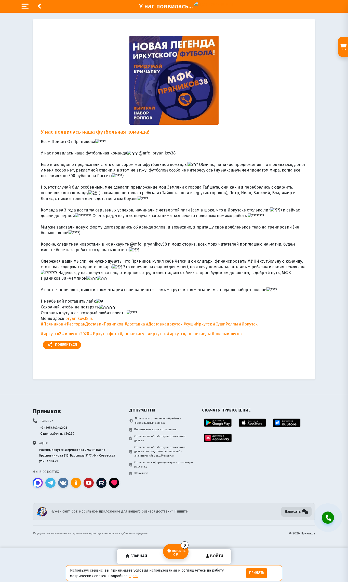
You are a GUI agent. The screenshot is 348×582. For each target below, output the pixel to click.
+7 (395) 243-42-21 (53, 428)
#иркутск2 (51, 333)
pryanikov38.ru (79, 318)
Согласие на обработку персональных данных (159, 438)
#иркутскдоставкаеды (189, 333)
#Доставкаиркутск (164, 324)
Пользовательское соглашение (155, 429)
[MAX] (38, 483)
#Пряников (52, 324)
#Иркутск (248, 324)
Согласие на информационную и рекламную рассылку (163, 464)
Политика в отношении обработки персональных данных (158, 420)
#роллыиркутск (227, 333)
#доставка (135, 324)
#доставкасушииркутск (143, 333)
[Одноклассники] (76, 483)
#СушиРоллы (225, 324)
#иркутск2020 (75, 333)
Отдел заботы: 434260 (57, 433)
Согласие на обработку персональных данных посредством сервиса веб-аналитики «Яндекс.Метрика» (159, 451)
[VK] (63, 483)
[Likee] (114, 483)
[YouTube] (89, 483)
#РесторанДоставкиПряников (94, 324)
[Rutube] (101, 483)
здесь (133, 576)
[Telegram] (50, 483)
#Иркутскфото (104, 333)
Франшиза (141, 473)
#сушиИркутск (197, 324)
